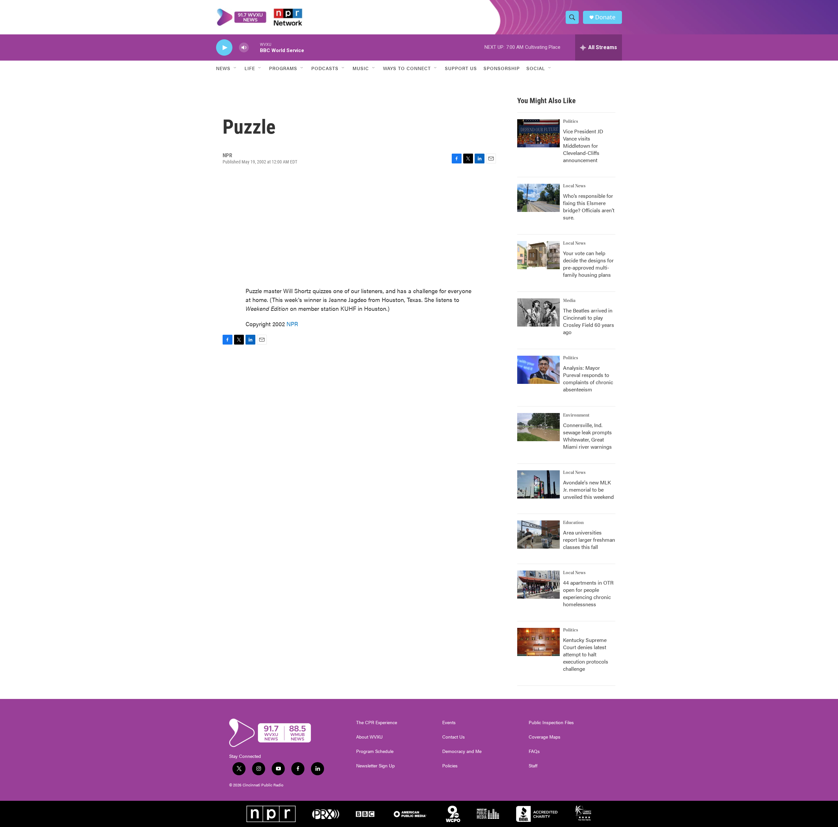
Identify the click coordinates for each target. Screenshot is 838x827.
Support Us (461, 68)
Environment (576, 415)
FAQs (534, 751)
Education (573, 522)
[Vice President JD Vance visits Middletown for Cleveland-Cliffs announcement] (538, 133)
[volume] (243, 47)
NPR (292, 324)
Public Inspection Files (551, 722)
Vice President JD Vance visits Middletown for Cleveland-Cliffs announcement (583, 145)
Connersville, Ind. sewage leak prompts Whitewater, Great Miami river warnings (587, 435)
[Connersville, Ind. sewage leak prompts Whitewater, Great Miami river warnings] (538, 427)
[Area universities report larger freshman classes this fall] (538, 534)
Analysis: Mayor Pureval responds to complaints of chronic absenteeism (588, 378)
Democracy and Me (462, 751)
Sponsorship (501, 68)
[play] (224, 47)
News (223, 68)
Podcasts (324, 68)
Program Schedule (374, 751)
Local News (574, 186)
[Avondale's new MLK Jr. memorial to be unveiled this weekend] (538, 484)
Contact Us (453, 737)
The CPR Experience (376, 722)
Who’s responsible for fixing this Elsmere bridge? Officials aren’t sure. (588, 206)
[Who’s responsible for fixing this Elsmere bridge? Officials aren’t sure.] (538, 198)
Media (569, 300)
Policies (450, 765)
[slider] (254, 47)
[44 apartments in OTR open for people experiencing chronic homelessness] (538, 585)
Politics (570, 121)
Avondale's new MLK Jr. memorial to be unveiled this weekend (588, 489)
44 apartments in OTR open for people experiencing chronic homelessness (588, 593)
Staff (533, 765)
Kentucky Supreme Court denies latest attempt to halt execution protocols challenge (585, 654)
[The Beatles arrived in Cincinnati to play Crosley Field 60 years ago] (538, 312)
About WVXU (369, 737)
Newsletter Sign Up (375, 765)
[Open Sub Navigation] (235, 68)
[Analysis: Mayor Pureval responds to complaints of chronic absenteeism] (538, 370)
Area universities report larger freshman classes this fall (589, 540)
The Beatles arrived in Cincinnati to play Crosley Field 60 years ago (588, 321)
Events (449, 722)
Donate (605, 17)
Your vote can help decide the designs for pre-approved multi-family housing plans (588, 263)
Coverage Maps (544, 737)
